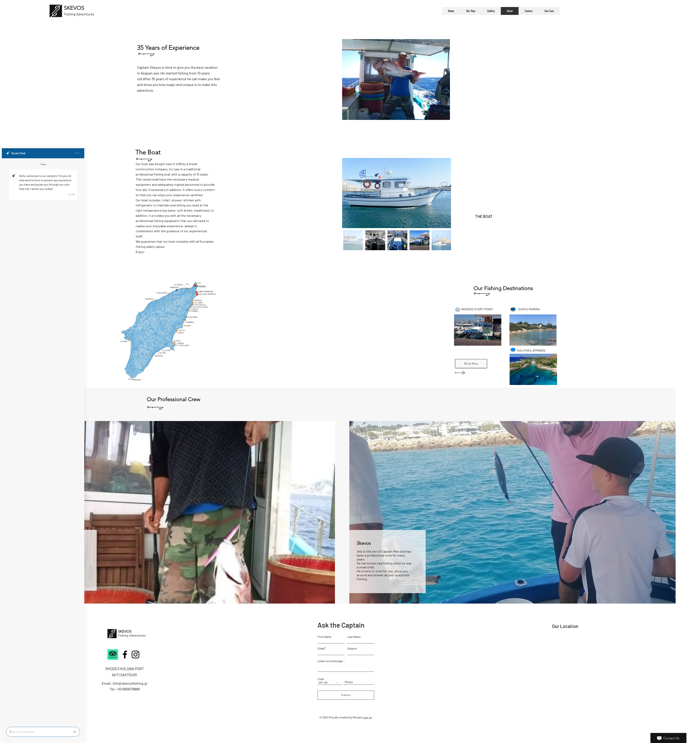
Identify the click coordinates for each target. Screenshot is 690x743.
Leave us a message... (331, 661)
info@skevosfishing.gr (130, 683)
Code (321, 678)
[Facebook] (125, 654)
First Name (324, 636)
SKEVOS (74, 8)
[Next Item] (445, 193)
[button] (477, 330)
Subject (352, 648)
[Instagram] (135, 654)
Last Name (354, 636)
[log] (43, 441)
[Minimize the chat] (77, 153)
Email (321, 648)
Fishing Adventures (132, 635)
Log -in (367, 717)
